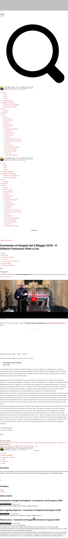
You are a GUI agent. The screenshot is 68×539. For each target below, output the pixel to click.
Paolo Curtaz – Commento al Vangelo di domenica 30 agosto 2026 (30, 520)
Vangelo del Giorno (4, 513)
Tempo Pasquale (6, 263)
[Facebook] (0, 476)
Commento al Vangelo (8, 257)
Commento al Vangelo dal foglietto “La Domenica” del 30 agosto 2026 (31, 500)
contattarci (21, 535)
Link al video (3, 319)
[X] (0, 480)
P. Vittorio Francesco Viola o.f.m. (10, 261)
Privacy (2, 490)
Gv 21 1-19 (5, 259)
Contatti (2, 491)
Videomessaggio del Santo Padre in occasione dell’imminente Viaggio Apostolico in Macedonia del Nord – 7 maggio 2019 (32, 442)
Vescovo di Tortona (5, 276)
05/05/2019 (5, 255)
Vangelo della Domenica (6, 240)
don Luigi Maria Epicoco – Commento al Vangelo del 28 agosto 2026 (30, 510)
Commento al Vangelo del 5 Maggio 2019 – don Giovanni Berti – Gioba (19, 446)
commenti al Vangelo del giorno (55, 323)
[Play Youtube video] (34, 299)
